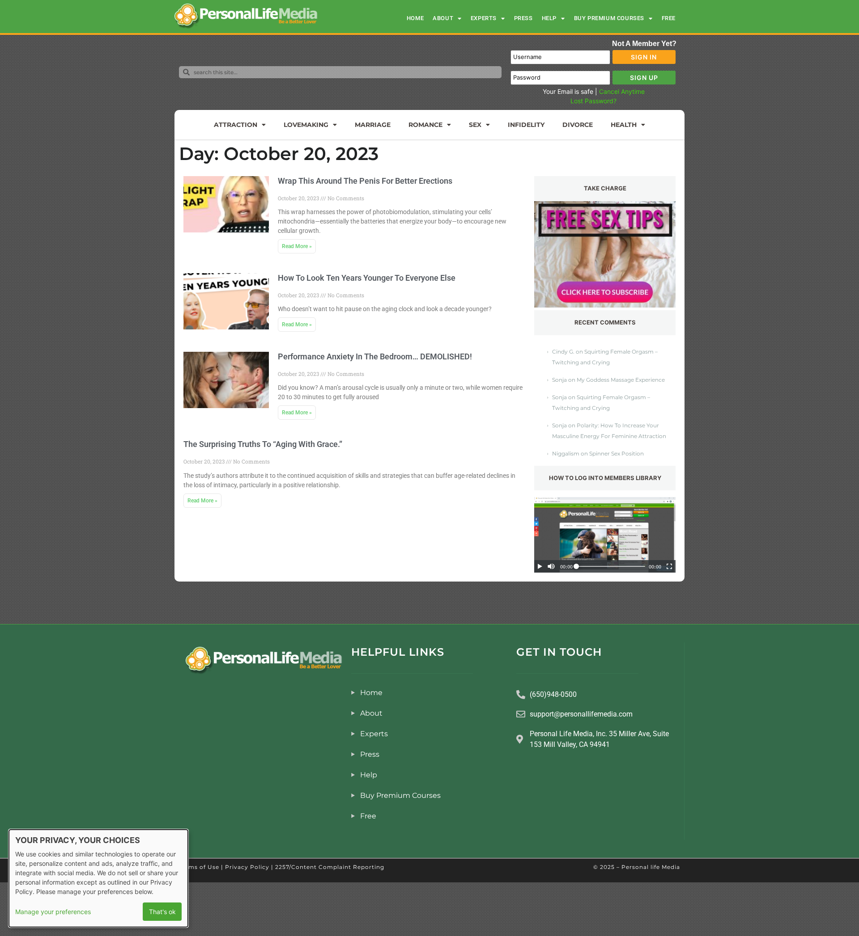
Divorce (577, 125)
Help (549, 18)
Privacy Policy (247, 867)
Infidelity (526, 125)
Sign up (644, 77)
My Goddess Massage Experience (621, 379)
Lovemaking (306, 125)
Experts (484, 18)
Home (415, 18)
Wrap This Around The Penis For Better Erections (365, 181)
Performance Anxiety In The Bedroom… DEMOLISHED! (375, 356)
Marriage (373, 125)
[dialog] (98, 878)
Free (669, 18)
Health (624, 125)
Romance (425, 125)
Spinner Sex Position (616, 453)
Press (523, 18)
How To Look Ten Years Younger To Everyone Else (366, 277)
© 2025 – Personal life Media (636, 867)
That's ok (162, 911)
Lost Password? (593, 101)
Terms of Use (199, 867)
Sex (475, 125)
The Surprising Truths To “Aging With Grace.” (262, 444)
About (443, 18)
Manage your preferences (53, 911)
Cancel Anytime (622, 91)
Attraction (235, 125)
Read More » (297, 246)
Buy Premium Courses (609, 18)
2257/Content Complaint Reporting (329, 867)
